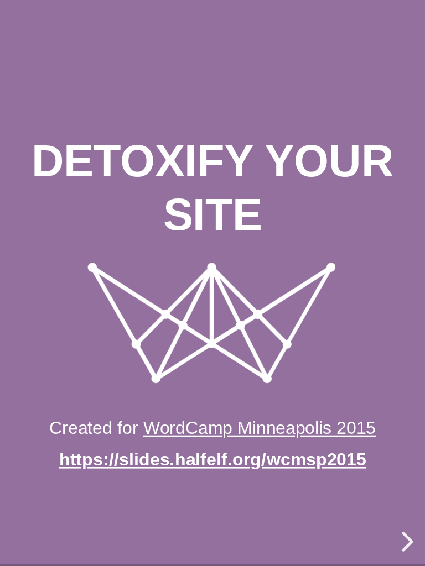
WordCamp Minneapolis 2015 (259, 428)
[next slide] (406, 542)
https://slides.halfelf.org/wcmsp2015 (212, 459)
